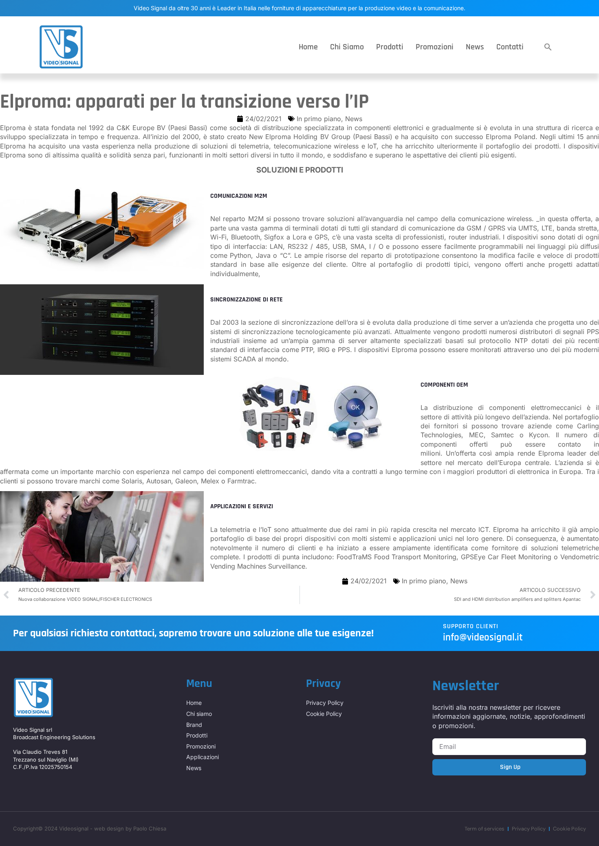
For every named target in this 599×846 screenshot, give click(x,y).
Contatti (510, 47)
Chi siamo (347, 47)
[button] (548, 47)
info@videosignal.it (483, 637)
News (475, 47)
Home (308, 47)
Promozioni (435, 47)
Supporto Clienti (470, 626)
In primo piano (319, 119)
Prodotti (389, 47)
